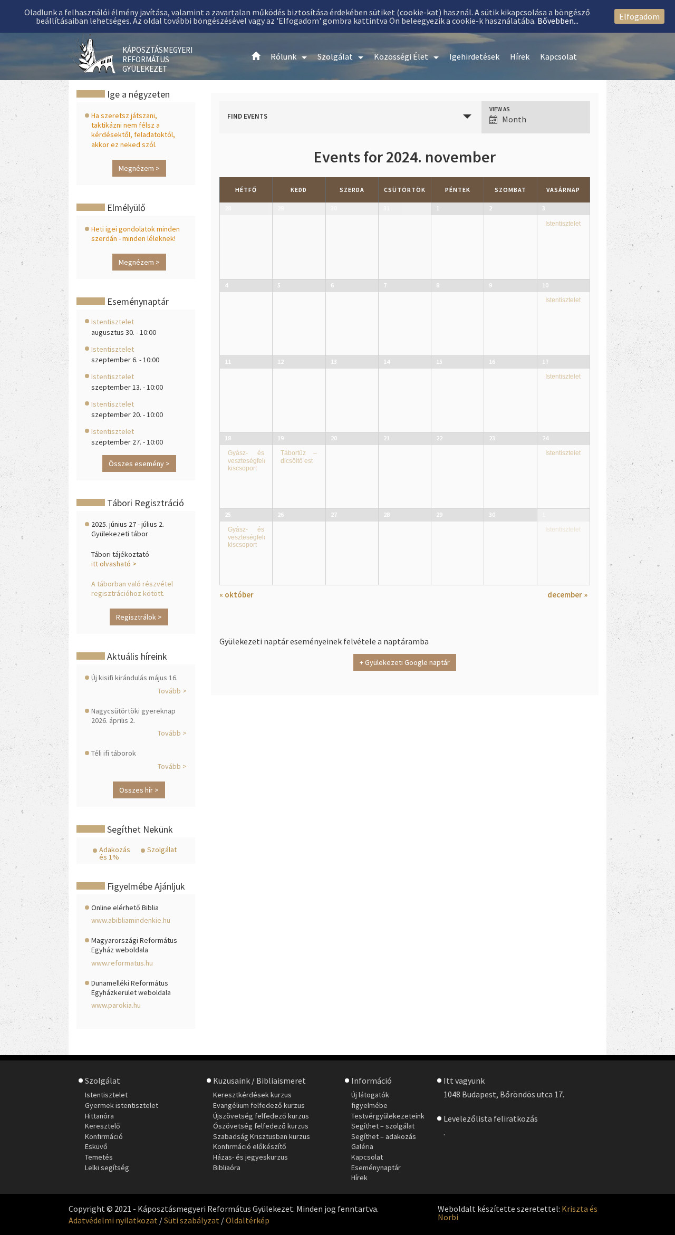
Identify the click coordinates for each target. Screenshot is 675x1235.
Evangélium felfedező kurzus (259, 1105)
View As (499, 109)
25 (228, 514)
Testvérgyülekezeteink (388, 1116)
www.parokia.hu (116, 1005)
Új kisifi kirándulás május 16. (134, 677)
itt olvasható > (114, 563)
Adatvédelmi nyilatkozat (113, 1220)
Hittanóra (99, 1116)
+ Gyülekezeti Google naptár (405, 662)
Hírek (359, 1177)
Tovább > (172, 691)
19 (280, 438)
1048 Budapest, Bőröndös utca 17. (503, 1094)
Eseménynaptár (376, 1167)
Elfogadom (639, 16)
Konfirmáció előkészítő (249, 1146)
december (567, 595)
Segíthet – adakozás (383, 1136)
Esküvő (96, 1146)
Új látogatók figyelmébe (370, 1100)
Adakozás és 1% (114, 853)
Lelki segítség (107, 1167)
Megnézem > (139, 168)
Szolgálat (162, 849)
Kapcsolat (367, 1157)
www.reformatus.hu (122, 963)
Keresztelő (102, 1126)
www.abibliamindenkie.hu (130, 920)
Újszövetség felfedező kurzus (261, 1116)
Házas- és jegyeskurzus (250, 1157)
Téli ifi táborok (113, 753)
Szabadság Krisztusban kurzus (261, 1136)
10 (545, 285)
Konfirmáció (104, 1136)
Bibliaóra (226, 1167)
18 (228, 438)
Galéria (362, 1146)
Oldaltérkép (247, 1220)
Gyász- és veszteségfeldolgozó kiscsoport (257, 460)
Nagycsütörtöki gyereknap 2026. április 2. (133, 715)
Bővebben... (557, 20)
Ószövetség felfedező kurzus (260, 1126)
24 (545, 438)
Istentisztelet (563, 223)
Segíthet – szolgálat (382, 1126)
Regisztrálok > (139, 617)
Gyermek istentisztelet (121, 1105)
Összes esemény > (139, 463)
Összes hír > (139, 790)
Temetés (99, 1157)
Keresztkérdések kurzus (252, 1094)
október (236, 595)
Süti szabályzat (191, 1220)
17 (545, 361)
